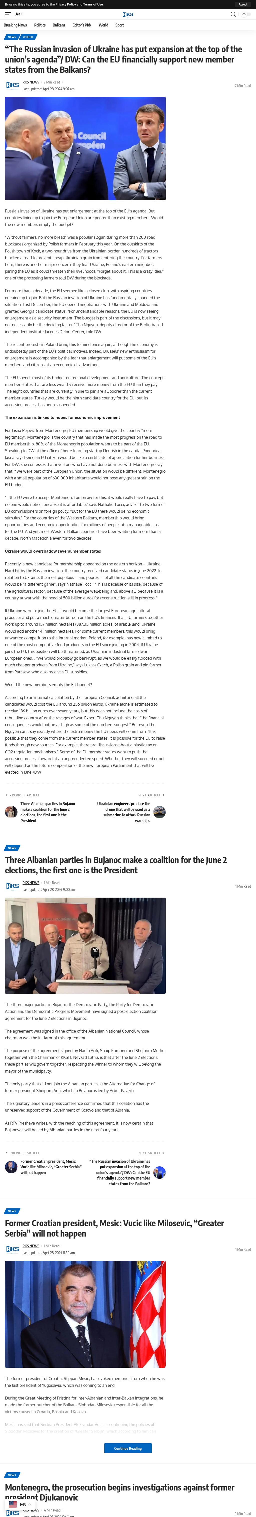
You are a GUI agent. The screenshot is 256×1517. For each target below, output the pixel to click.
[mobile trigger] (9, 14)
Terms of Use (93, 4)
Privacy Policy (66, 4)
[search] (233, 14)
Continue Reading (128, 1448)
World (28, 36)
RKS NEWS (30, 82)
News (12, 36)
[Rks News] (128, 14)
